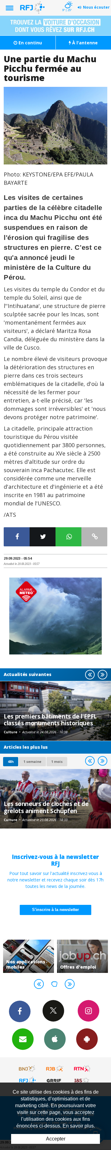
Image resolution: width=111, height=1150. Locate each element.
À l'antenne (84, 43)
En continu (29, 43)
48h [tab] (11, 761)
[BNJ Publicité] (27, 1068)
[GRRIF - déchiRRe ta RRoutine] (55, 1080)
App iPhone (55, 1039)
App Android (87, 1039)
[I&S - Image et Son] (82, 1080)
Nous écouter (96, 7)
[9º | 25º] (68, 0)
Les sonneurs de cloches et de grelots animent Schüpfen (46, 807)
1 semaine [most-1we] (32, 761)
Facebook (20, 1011)
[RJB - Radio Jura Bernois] (55, 1068)
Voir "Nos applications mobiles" (28, 956)
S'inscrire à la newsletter (55, 909)
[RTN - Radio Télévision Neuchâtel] (82, 1068)
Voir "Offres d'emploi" (82, 956)
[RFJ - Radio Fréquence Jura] (27, 1080)
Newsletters (23, 1039)
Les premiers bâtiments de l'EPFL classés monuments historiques (50, 719)
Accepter (55, 1138)
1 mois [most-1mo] (57, 761)
